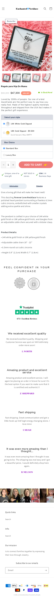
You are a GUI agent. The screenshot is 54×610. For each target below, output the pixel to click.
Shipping (39, 186)
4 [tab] (28, 68)
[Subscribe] (46, 570)
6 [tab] (32, 68)
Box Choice (9, 142)
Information (14, 186)
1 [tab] (22, 68)
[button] (3, 9)
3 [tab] (26, 68)
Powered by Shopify (34, 595)
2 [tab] (24, 68)
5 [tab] (30, 68)
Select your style (12, 117)
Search (8, 519)
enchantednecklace (23, 595)
